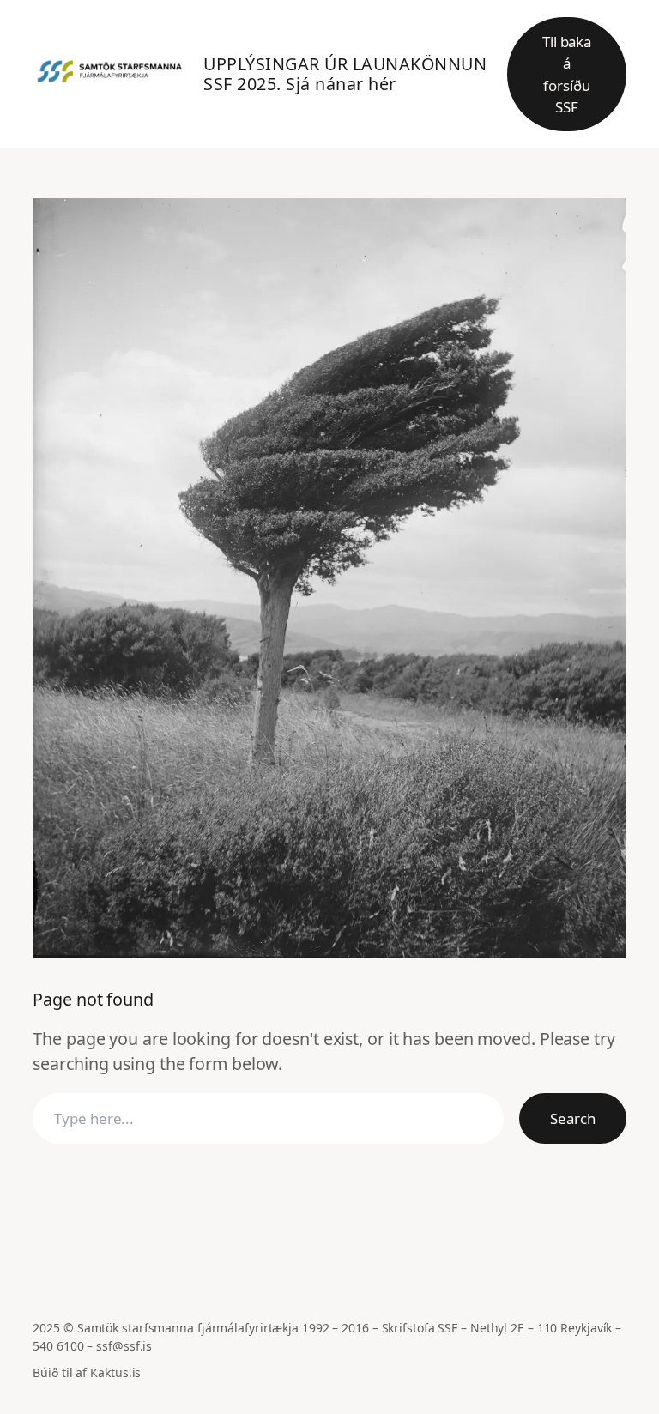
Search (572, 1118)
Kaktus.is (115, 1372)
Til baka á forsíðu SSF (566, 74)
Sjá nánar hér (341, 83)
